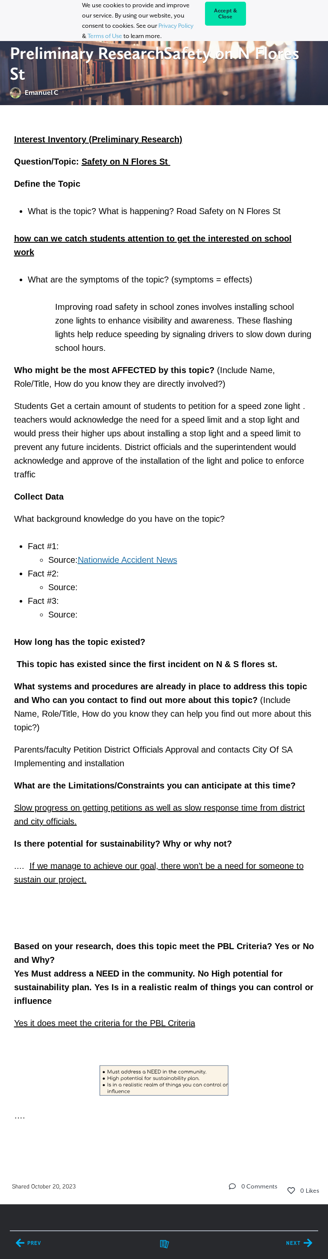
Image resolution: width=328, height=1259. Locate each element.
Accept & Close (225, 14)
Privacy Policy (175, 25)
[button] (232, 1186)
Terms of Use (105, 35)
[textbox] (164, 637)
